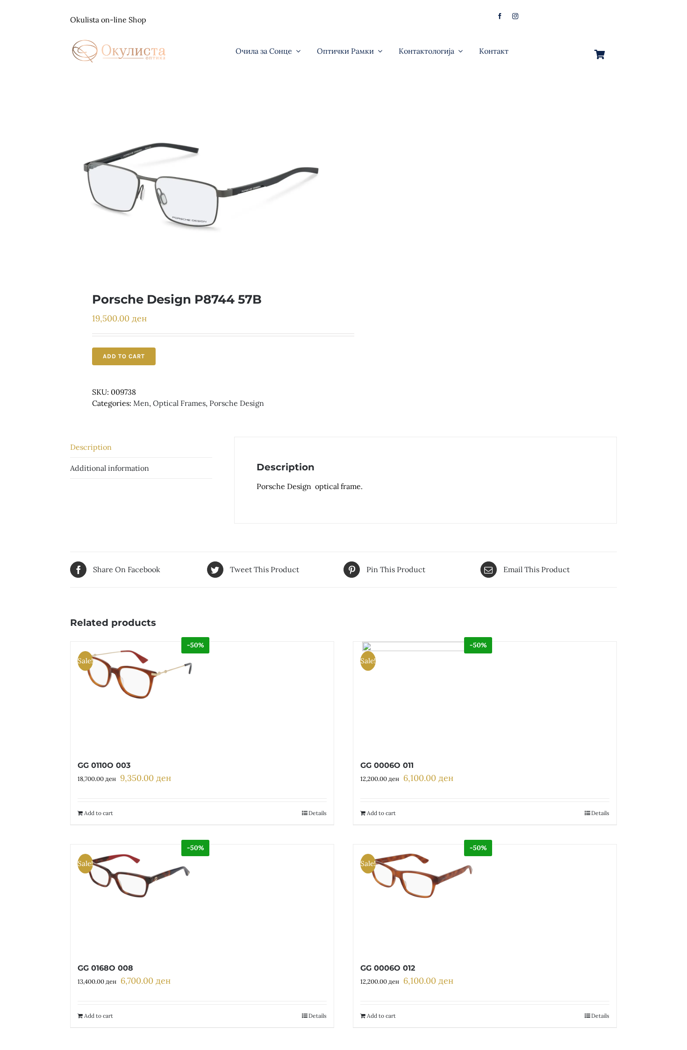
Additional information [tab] (109, 468)
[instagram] (515, 16)
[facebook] (500, 16)
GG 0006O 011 (387, 765)
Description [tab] (91, 447)
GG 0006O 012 (387, 968)
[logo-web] (119, 37)
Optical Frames (179, 403)
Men (141, 403)
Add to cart (124, 356)
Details (317, 812)
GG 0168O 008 (105, 968)
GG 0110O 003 (104, 765)
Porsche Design (236, 403)
